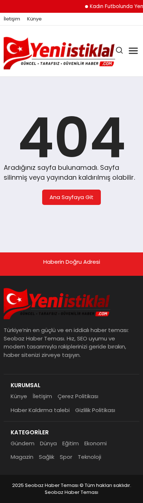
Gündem (22, 443)
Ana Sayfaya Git (72, 197)
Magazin (22, 457)
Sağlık (46, 457)
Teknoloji (89, 457)
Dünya (48, 443)
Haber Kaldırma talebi (40, 410)
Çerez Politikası (78, 396)
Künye (34, 19)
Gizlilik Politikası (95, 410)
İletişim (12, 19)
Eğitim (70, 443)
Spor (66, 457)
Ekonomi (95, 443)
